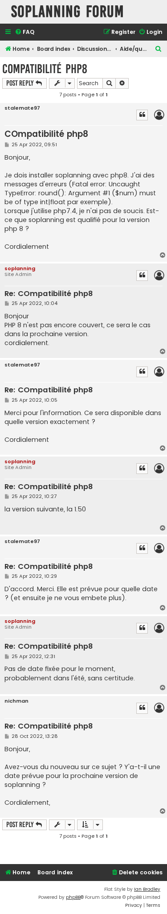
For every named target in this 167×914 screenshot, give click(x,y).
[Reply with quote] (142, 115)
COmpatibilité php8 (44, 69)
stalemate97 (22, 108)
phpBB (73, 897)
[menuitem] (24, 32)
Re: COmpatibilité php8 (48, 294)
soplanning (19, 268)
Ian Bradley (147, 889)
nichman (16, 701)
